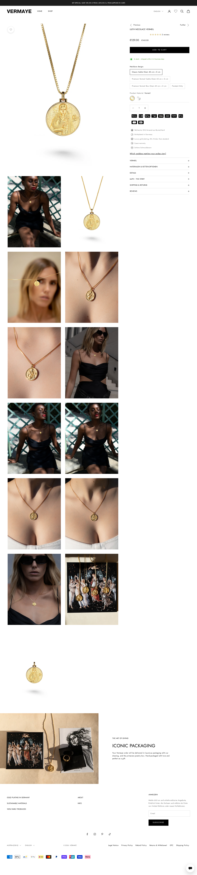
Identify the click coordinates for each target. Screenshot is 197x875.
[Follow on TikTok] (109, 834)
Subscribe (158, 822)
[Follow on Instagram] (94, 834)
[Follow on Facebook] (87, 834)
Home (39, 11)
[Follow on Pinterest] (102, 834)
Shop (50, 11)
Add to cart (159, 50)
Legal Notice (113, 845)
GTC (171, 845)
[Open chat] (190, 868)
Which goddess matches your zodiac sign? (148, 153)
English (157, 11)
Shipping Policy (182, 845)
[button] (155, 34)
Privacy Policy (127, 845)
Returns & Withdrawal (158, 845)
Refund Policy (141, 845)
